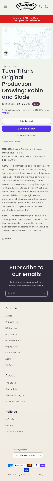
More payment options (27, 135)
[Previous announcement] (5, 19)
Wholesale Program (15, 395)
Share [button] (8, 238)
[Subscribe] (44, 293)
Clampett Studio (22, 475)
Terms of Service (14, 431)
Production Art (12, 352)
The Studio (10, 383)
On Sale (9, 365)
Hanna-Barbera (13, 340)
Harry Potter (11, 334)
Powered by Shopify (37, 475)
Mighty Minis (11, 346)
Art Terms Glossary (15, 401)
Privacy (9, 425)
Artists (8, 315)
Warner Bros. (11, 322)
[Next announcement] (48, 19)
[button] (5, 6)
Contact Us (11, 389)
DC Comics (11, 328)
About (8, 359)
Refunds (9, 419)
